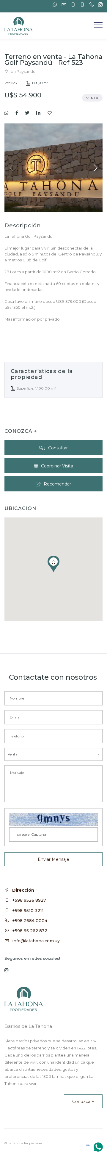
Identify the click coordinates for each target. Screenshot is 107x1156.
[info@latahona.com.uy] (62, 4)
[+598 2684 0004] (90, 4)
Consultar (58, 448)
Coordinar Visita (57, 466)
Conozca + (83, 1101)
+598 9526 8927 (29, 900)
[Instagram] (99, 5)
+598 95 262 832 (29, 930)
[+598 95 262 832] (53, 4)
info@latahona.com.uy (36, 940)
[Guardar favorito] (49, 113)
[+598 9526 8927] (71, 4)
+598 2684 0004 (29, 920)
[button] (96, 167)
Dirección (23, 890)
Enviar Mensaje (53, 859)
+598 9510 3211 (28, 910)
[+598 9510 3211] (81, 4)
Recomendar (57, 484)
